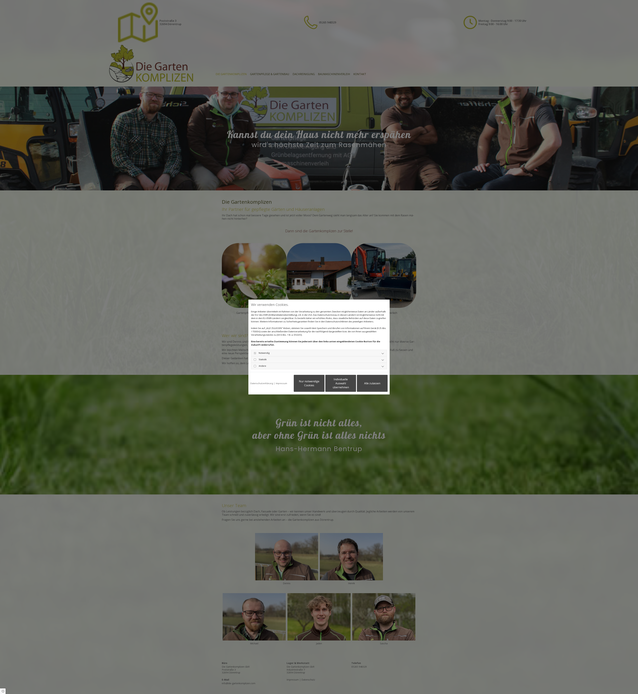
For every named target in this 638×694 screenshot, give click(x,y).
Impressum (281, 383)
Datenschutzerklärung (261, 383)
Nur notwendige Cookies (309, 383)
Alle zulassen (372, 383)
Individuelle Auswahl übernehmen (341, 383)
